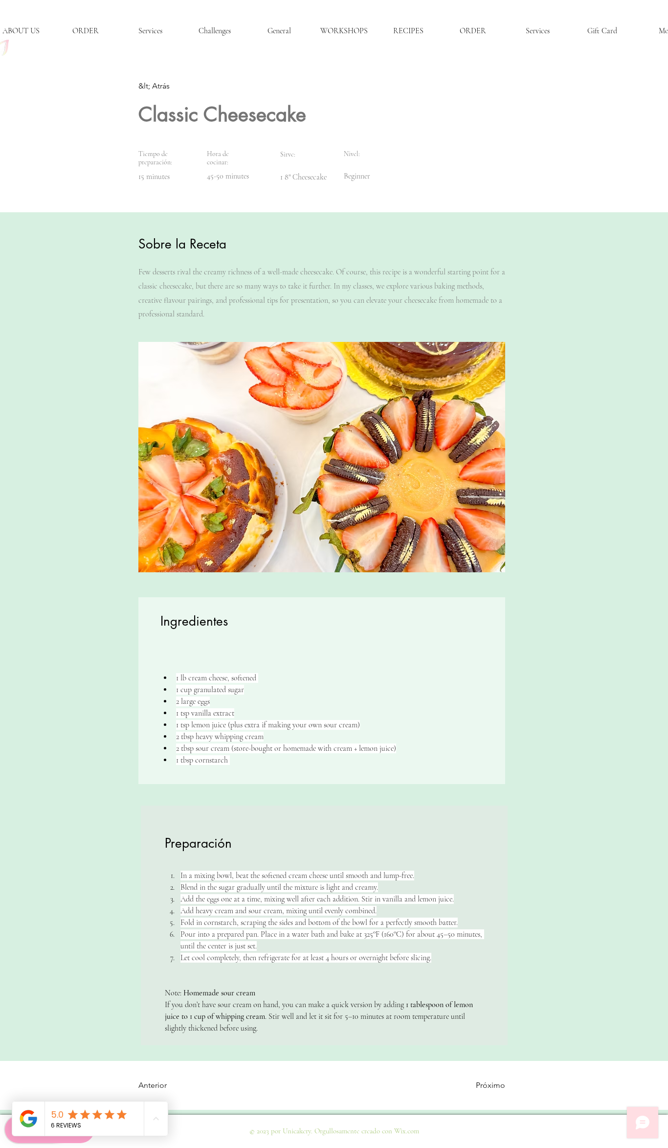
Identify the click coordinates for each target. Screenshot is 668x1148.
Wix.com (406, 1130)
